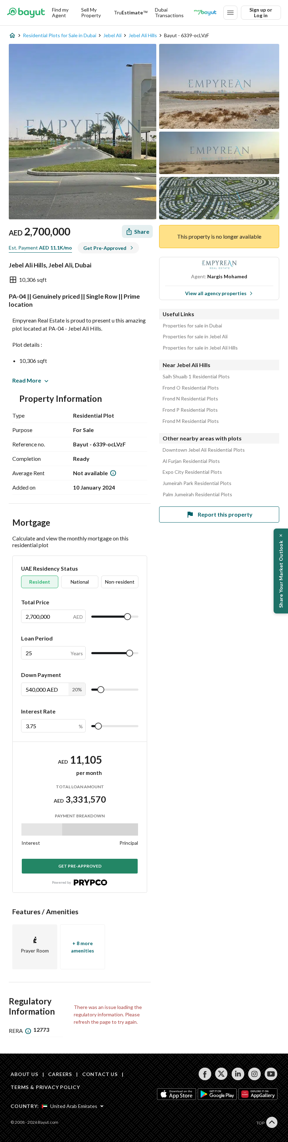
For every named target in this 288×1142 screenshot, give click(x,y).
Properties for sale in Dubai (192, 325)
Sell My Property (91, 12)
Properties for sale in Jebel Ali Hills (200, 348)
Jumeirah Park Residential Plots (197, 483)
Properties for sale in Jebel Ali (195, 336)
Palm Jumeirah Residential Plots (197, 494)
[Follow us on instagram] (254, 1074)
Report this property (225, 514)
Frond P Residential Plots (190, 410)
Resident (39, 582)
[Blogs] (205, 13)
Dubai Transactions (169, 12)
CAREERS (60, 1074)
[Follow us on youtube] (270, 1074)
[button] (281, 571)
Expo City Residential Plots (192, 472)
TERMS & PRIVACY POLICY (45, 1087)
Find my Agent (60, 12)
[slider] (127, 616)
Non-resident (120, 582)
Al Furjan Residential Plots (191, 461)
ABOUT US (24, 1074)
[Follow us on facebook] (204, 1074)
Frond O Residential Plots (191, 388)
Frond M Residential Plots (191, 421)
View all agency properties (216, 293)
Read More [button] (26, 380)
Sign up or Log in (260, 12)
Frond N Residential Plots (190, 398)
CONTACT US (100, 1074)
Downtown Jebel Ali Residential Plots (204, 450)
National (80, 582)
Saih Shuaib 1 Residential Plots (196, 376)
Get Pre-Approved (80, 866)
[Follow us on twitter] (221, 1074)
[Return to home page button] (26, 12)
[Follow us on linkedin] (237, 1074)
